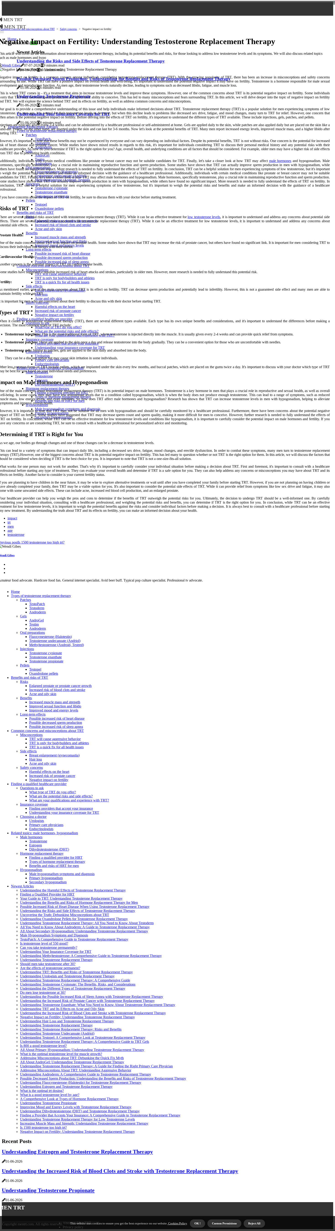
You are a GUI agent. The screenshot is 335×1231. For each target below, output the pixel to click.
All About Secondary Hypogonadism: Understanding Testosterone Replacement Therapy (84, 931)
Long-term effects (33, 714)
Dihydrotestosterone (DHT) (49, 849)
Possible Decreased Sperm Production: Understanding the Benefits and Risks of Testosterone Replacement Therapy (103, 1078)
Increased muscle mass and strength (54, 702)
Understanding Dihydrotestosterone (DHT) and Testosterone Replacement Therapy (80, 1111)
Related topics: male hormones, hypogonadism (44, 833)
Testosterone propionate (46, 661)
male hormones (280, 161)
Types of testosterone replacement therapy (41, 596)
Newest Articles (22, 886)
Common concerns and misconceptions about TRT (27, 29)
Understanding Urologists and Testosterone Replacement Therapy (67, 976)
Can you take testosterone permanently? (48, 947)
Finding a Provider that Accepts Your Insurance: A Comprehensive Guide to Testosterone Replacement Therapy (100, 1115)
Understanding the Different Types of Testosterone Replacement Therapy (72, 988)
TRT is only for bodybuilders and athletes (59, 743)
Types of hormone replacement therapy (57, 862)
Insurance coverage (34, 804)
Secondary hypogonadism (48, 882)
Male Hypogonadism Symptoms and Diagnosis (54, 935)
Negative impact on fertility (48, 780)
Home (15, 592)
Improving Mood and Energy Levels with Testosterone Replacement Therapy (75, 1107)
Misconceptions (31, 735)
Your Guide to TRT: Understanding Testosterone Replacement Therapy (71, 898)
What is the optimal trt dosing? (42, 1091)
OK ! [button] (197, 1223)
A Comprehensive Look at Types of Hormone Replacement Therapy (69, 1099)
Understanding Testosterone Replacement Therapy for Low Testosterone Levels (77, 1119)
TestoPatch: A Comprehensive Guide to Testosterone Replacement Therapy (74, 939)
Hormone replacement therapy (42, 853)
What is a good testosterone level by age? (49, 1095)
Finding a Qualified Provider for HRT (47, 894)
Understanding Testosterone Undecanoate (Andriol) (57, 1033)
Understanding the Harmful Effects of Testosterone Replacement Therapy (73, 890)
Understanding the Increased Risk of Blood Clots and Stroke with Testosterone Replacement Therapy (93, 1013)
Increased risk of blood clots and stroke (57, 690)
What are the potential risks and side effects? (61, 796)
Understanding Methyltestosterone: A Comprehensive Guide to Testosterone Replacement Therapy (91, 956)
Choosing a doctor (33, 817)
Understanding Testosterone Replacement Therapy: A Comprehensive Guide (75, 980)
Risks (24, 682)
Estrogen (35, 845)
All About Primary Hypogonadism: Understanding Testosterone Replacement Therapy (82, 1050)
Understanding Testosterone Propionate (48, 1103)
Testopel (35, 669)
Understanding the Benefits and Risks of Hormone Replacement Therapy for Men (79, 902)
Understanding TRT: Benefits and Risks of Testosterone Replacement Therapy (76, 972)
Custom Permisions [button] (224, 1223)
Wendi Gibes (11, 65)
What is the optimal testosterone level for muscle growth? (61, 1054)
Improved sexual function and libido (55, 706)
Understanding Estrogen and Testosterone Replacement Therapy (66, 1087)
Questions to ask (32, 788)
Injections (27, 649)
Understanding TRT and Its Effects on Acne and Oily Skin (62, 1009)
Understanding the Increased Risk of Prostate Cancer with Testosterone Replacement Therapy (87, 1001)
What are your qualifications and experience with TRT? (69, 800)
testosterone (16, 535)
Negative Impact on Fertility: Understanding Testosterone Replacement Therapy (77, 1017)
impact (12, 518)
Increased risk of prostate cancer (52, 776)
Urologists (36, 821)
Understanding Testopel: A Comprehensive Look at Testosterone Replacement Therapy (82, 1037)
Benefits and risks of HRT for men (54, 866)
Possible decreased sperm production (55, 722)
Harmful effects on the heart (49, 772)
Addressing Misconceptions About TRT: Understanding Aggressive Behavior (75, 1070)
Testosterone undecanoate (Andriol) (54, 641)
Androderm (37, 612)
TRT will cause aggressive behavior (55, 739)
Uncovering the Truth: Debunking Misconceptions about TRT (64, 915)
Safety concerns (68, 29)
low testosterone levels (204, 217)
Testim (34, 624)
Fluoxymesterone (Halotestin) (50, 637)
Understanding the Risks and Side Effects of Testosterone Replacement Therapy (77, 911)
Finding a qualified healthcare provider (39, 784)
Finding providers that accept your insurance (61, 808)
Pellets (24, 665)
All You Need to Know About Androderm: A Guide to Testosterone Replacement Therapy (85, 927)
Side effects (28, 751)
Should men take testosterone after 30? (47, 964)
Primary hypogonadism (46, 878)
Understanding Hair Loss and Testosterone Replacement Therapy (67, 1021)
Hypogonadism (31, 870)
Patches (25, 600)
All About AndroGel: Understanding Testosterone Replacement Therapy (72, 1062)
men (11, 526)
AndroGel (36, 620)
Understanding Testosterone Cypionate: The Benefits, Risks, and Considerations (77, 984)
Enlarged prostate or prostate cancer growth (60, 686)
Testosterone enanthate (45, 657)
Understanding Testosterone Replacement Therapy (56, 960)
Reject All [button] (254, 1223)
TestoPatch (37, 604)
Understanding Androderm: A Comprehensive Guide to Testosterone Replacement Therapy (85, 1074)
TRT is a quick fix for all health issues (56, 747)
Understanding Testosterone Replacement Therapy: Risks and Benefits (70, 1029)
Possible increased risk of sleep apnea (56, 727)
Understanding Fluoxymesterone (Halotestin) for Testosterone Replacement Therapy (80, 1082)
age (10, 530)
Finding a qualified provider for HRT (55, 857)
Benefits (26, 698)
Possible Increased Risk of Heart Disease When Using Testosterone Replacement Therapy (84, 907)
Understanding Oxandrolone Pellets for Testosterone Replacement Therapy (74, 919)
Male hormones (31, 837)
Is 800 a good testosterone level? (43, 1046)
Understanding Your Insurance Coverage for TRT (55, 952)
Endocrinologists (41, 829)
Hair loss (35, 759)
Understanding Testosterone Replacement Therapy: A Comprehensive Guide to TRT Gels (84, 1042)
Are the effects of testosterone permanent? (50, 968)
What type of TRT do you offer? (52, 792)
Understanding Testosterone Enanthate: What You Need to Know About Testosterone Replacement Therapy (97, 1005)
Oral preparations (32, 632)
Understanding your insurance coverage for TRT (64, 812)
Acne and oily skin (42, 694)
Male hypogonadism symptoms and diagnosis (62, 874)
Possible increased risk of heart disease (57, 718)
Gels (23, 616)
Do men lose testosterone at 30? (43, 992)
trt (9, 522)
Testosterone (38, 841)
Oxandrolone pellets (43, 673)
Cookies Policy (177, 1223)
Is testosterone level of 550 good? (44, 943)
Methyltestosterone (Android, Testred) (56, 645)
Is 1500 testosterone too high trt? (43, 1127)
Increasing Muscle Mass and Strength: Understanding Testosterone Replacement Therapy (84, 1123)
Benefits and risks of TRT (29, 677)
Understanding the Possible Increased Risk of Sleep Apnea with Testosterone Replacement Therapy (91, 997)
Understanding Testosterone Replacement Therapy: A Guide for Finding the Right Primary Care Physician (96, 1066)
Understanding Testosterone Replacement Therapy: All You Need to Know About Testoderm (87, 923)
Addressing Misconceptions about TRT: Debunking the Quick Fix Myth (72, 1058)
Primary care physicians (46, 825)
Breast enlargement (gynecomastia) (54, 755)
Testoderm (36, 608)
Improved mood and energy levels (53, 710)
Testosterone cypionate (45, 653)
